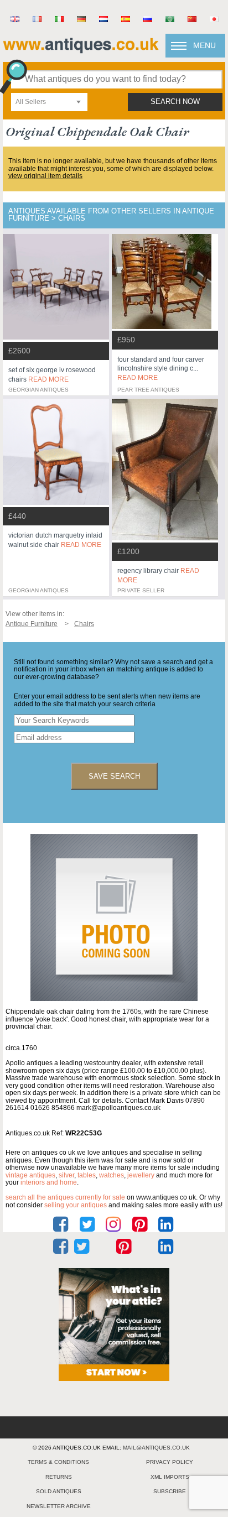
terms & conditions (58, 1462)
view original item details (45, 176)
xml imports (170, 1477)
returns (58, 1477)
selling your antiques (75, 1205)
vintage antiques (30, 1175)
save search (114, 776)
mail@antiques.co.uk (156, 1448)
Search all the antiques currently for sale (65, 1197)
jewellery (140, 1175)
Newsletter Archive (59, 1506)
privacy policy (169, 1462)
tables (86, 1175)
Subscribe (169, 1491)
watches (111, 1175)
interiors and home (48, 1182)
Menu (204, 45)
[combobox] (49, 102)
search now (175, 102)
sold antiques (58, 1491)
